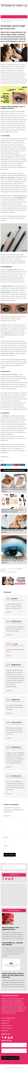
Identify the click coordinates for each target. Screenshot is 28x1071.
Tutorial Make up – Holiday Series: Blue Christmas (12, 561)
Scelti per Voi (5, 1023)
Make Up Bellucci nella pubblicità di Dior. (10, 928)
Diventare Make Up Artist (8, 1018)
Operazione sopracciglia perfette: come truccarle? (12, 531)
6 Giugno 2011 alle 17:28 (17, 724)
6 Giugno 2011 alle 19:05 (17, 777)
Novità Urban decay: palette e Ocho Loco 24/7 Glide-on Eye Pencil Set (13, 975)
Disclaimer (21, 1067)
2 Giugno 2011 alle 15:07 (17, 623)
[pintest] (12, 879)
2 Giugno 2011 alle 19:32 (17, 666)
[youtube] (9, 879)
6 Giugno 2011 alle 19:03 (17, 748)
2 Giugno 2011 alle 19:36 (17, 701)
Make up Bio (4, 1030)
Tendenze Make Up (6, 1028)
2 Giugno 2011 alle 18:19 (17, 645)
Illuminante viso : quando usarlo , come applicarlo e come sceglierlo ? (12, 510)
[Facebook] (3, 879)
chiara (13, 644)
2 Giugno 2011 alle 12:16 (17, 600)
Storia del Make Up (6, 1025)
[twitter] (6, 879)
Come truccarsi (12, 572)
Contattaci (15, 1067)
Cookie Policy (8, 1067)
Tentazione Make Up (14, 6)
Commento (7, 815)
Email (6, 845)
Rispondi (8, 612)
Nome (6, 837)
